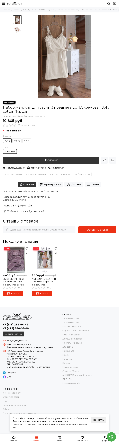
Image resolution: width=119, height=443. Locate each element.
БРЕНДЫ (27, 10)
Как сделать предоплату (16, 405)
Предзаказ (51, 160)
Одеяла (66, 363)
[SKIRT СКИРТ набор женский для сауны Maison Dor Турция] (16, 260)
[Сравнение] (112, 160)
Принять (98, 420)
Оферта (7, 409)
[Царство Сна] (14, 3)
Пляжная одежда (71, 334)
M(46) (17, 140)
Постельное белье (72, 343)
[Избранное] (104, 160)
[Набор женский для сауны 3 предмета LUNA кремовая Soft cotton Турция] (64, 56)
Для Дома (67, 347)
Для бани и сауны (82, 174)
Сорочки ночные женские (76, 330)
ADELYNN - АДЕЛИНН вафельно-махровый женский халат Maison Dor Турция (44, 280)
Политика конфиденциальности (19, 413)
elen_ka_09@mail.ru (17, 340)
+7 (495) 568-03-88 (16, 328)
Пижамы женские (71, 326)
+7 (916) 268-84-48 (15, 324)
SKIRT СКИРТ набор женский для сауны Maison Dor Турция (13, 280)
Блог (5, 401)
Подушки (67, 359)
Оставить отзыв (97, 229)
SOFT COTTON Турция (44, 10)
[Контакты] (115, 3)
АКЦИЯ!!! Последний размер (77, 375)
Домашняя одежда (13, 174)
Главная (6, 10)
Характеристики (52, 184)
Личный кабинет (11, 393)
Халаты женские (70, 318)
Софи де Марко (70, 371)
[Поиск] (109, 3)
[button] (24, 56)
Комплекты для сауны (36, 174)
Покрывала (68, 351)
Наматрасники (70, 367)
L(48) (26, 140)
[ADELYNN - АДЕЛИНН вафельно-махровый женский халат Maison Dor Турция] (45, 260)
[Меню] (3, 3)
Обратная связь (11, 397)
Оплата (95, 184)
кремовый (10, 151)
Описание (28, 184)
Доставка (76, 184)
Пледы (66, 355)
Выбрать (14, 293)
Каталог (16, 10)
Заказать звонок (13, 334)
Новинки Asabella (71, 383)
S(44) (7, 140)
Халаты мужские (70, 322)
